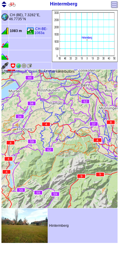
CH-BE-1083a (40, 31)
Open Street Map (42, 72)
